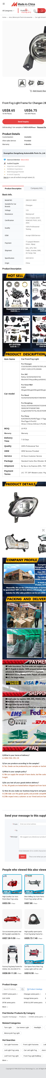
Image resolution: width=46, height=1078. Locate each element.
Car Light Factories (11, 1044)
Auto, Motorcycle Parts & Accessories (20, 17)
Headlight (37, 1027)
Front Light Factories (30, 1044)
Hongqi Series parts (31, 998)
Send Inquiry (23, 122)
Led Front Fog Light (11, 1056)
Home (4, 17)
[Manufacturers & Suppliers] (23, 4)
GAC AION (6, 998)
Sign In (6, 177)
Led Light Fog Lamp (11, 1050)
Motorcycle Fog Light (12, 1033)
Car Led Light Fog (30, 1050)
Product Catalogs (35, 989)
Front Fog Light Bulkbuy (32, 1056)
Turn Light (8, 1027)
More (4, 1060)
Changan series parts (31, 994)
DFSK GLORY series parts (33, 1002)
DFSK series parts (8, 1002)
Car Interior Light (23, 1027)
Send (22, 856)
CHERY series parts (9, 994)
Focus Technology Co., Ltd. (30, 1069)
